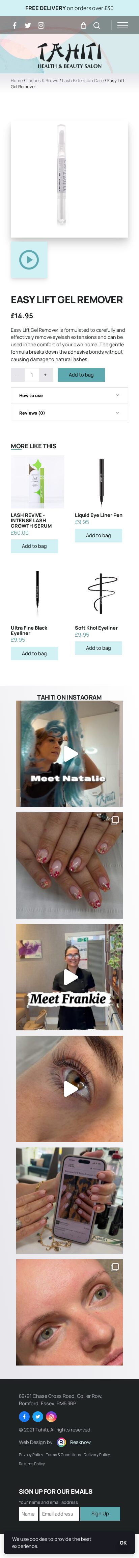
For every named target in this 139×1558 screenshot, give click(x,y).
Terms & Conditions (63, 1454)
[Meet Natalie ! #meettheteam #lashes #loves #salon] (69, 754)
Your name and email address (48, 1502)
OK (123, 1542)
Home (17, 80)
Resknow (80, 1442)
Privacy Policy (31, 1454)
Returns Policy (32, 1463)
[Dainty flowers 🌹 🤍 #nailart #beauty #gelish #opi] (69, 865)
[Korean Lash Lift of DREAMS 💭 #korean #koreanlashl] (69, 1089)
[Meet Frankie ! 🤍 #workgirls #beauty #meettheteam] (69, 977)
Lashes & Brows (42, 80)
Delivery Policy (97, 1454)
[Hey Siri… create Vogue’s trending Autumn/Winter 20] (69, 1200)
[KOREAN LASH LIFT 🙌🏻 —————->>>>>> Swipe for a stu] (69, 1312)
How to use (31, 395)
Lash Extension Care (83, 80)
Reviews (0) (32, 413)
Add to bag (81, 374)
